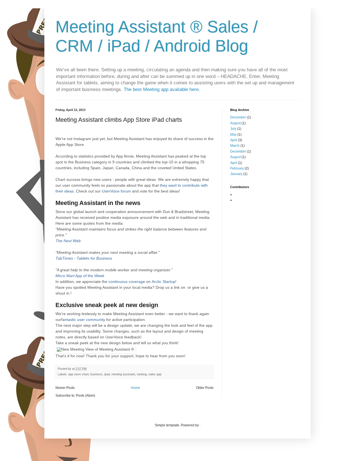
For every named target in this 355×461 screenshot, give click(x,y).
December (238, 117)
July (233, 129)
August (235, 123)
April (233, 140)
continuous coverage (126, 281)
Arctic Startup (163, 281)
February (237, 168)
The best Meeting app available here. (162, 89)
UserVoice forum (116, 191)
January (236, 174)
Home (135, 388)
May (233, 134)
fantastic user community (83, 319)
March (235, 146)
